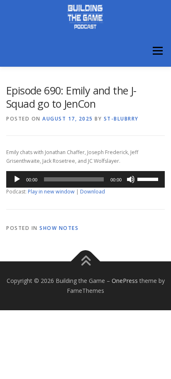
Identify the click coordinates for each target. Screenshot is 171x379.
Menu (157, 51)
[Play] (17, 179)
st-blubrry (121, 118)
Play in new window (51, 191)
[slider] (149, 178)
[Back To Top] (85, 261)
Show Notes (58, 228)
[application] (85, 179)
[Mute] (131, 179)
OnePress (125, 281)
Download (92, 191)
